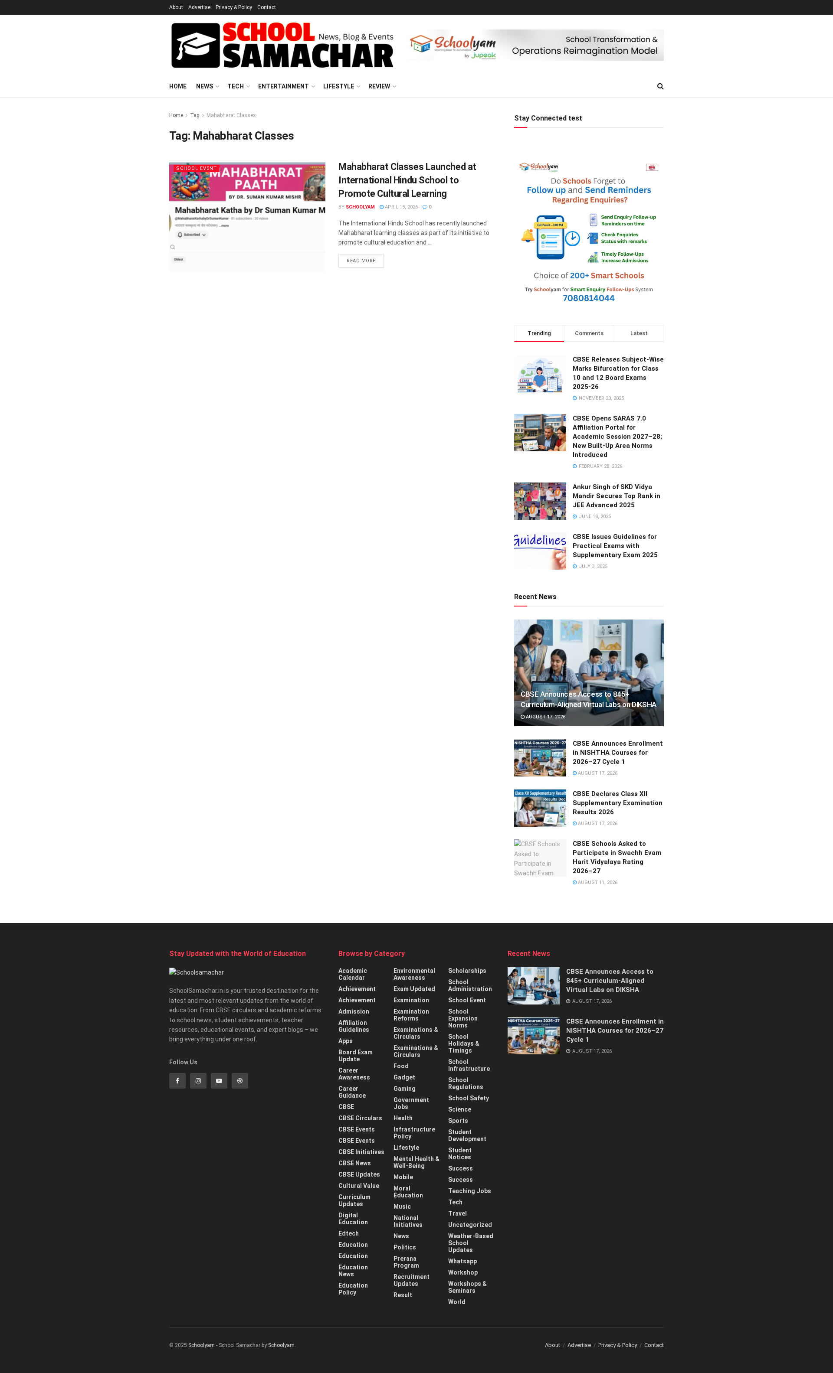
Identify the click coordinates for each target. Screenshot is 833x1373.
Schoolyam (360, 207)
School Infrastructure (469, 1065)
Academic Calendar (352, 974)
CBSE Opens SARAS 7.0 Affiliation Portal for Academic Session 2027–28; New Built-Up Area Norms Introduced (617, 436)
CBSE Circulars (360, 1118)
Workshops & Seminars (467, 1287)
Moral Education (408, 1192)
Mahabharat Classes (231, 115)
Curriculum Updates (354, 1200)
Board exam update (355, 1056)
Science (459, 1109)
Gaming (405, 1088)
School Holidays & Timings (463, 1043)
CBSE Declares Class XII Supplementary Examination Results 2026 (617, 803)
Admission (353, 1011)
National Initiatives (408, 1221)
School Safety (468, 1098)
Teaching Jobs (469, 1190)
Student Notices (460, 1154)
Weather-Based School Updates (470, 1243)
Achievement (357, 988)
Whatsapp (462, 1261)
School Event (196, 168)
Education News (353, 1271)
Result (403, 1294)
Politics (405, 1247)
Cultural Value (358, 1185)
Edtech (348, 1233)
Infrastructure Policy (414, 1133)
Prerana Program (406, 1262)
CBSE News (354, 1163)
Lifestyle (338, 86)
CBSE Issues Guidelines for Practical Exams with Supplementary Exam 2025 (615, 546)
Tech (235, 86)
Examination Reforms (411, 1015)
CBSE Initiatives (361, 1151)
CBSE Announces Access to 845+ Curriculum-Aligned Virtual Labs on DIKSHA (609, 981)
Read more (361, 261)
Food (401, 1066)
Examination (411, 1000)
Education (353, 1244)
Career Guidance (352, 1092)
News (204, 86)
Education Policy (353, 1289)
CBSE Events (356, 1129)
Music (402, 1206)
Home (178, 86)
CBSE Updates (359, 1174)
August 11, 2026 (597, 882)
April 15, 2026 (401, 207)
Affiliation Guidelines (353, 1026)
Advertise (199, 7)
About (176, 7)
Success (460, 1168)
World (457, 1301)
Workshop (463, 1272)
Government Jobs (411, 1103)
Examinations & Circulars (416, 1033)
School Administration (470, 985)
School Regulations (465, 1083)
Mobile (403, 1177)
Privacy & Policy (234, 7)
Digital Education (353, 1219)
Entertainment (283, 86)
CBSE (346, 1106)
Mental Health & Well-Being (416, 1162)
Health (403, 1118)
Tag (195, 115)
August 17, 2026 (545, 717)
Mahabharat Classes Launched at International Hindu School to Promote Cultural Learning (407, 180)
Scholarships (467, 970)
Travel (457, 1213)
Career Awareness (354, 1074)
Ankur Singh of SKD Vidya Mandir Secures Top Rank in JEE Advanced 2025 (616, 496)
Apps (345, 1040)
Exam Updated (414, 988)
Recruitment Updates (412, 1280)
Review (379, 86)
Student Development (467, 1135)
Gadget (404, 1077)
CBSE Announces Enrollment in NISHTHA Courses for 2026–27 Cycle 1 (618, 753)
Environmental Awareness (414, 974)
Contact (266, 7)
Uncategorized (470, 1224)
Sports (458, 1120)
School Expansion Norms (463, 1018)
